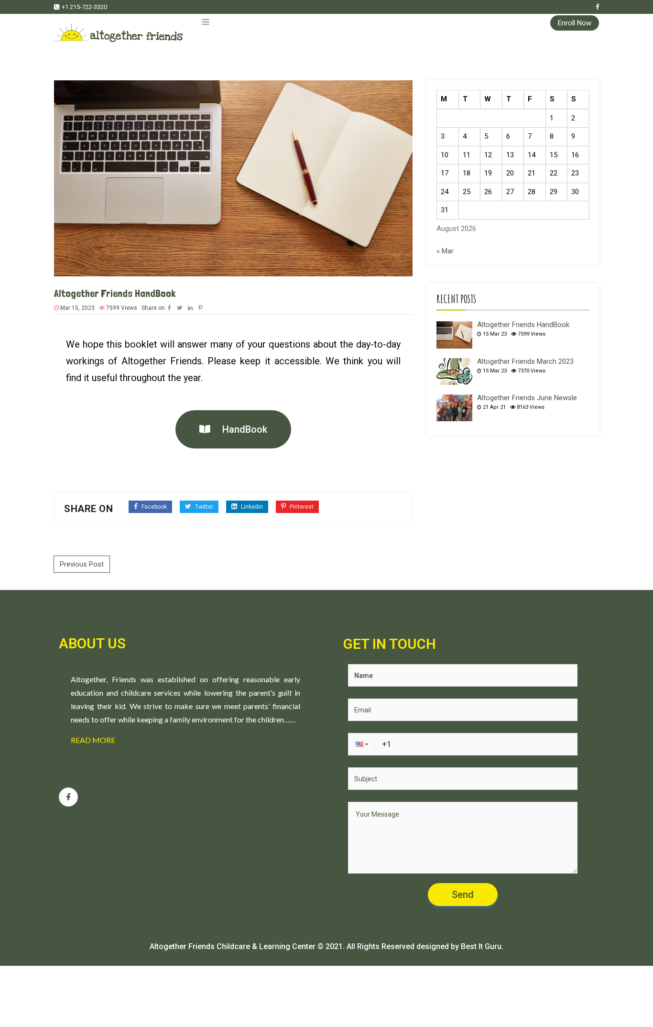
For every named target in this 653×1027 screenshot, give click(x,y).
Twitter (203, 506)
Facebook (153, 506)
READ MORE (93, 739)
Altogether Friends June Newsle (527, 397)
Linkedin (251, 506)
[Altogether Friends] (118, 28)
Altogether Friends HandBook (523, 324)
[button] (233, 429)
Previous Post (82, 564)
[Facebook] (597, 7)
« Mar (445, 251)
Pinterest (301, 506)
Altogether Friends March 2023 (525, 361)
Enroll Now (574, 23)
